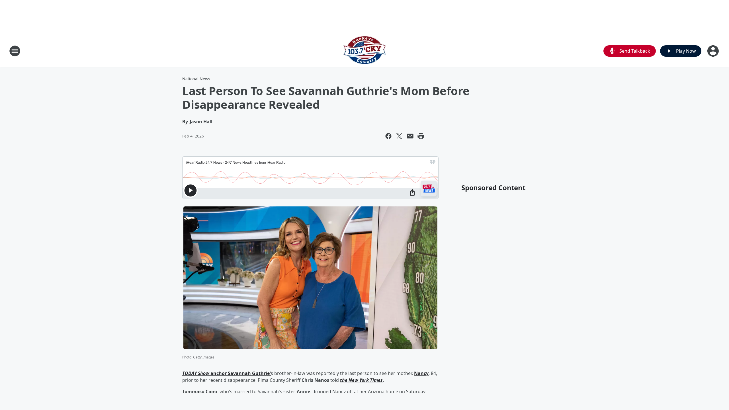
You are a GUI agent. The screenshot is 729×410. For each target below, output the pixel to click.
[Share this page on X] (399, 136)
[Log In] (713, 51)
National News (196, 78)
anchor (218, 373)
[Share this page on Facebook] (388, 136)
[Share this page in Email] (410, 136)
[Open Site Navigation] (15, 51)
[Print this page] (421, 136)
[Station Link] (364, 51)
